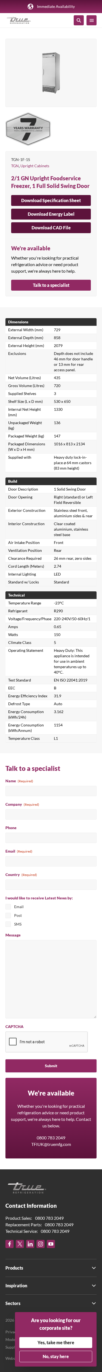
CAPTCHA (14, 1026)
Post (18, 915)
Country (21, 874)
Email (18, 851)
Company (22, 804)
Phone (11, 827)
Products (14, 1267)
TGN (15, 165)
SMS (17, 924)
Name (19, 780)
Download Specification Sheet (51, 200)
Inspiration (16, 1285)
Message (13, 935)
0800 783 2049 (51, 1137)
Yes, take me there (56, 1342)
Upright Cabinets (34, 165)
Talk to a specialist (51, 285)
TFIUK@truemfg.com (51, 1144)
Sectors (12, 1303)
